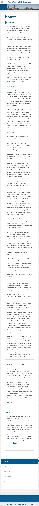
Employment (8, 487)
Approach (7, 471)
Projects (6, 466)
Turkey (15, 443)
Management (8, 476)
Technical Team (9, 482)
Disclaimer (32, 504)
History (6, 461)
